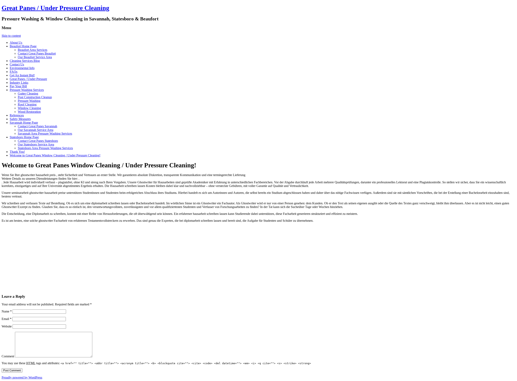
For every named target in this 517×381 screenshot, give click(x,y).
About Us (16, 42)
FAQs (13, 71)
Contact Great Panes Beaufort (37, 53)
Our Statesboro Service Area (36, 144)
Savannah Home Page (24, 122)
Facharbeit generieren (297, 213)
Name (7, 311)
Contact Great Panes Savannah (37, 126)
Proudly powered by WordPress (22, 377)
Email (7, 319)
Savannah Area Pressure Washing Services (45, 133)
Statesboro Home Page (24, 137)
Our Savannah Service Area (35, 130)
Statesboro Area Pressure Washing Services (45, 148)
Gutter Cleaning (28, 93)
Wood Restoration (29, 111)
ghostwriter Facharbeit (53, 220)
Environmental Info (22, 68)
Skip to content (11, 35)
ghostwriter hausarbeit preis (38, 175)
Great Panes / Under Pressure (28, 79)
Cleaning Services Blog (25, 60)
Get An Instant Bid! (22, 75)
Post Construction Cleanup (35, 97)
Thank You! (17, 151)
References (17, 115)
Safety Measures (20, 119)
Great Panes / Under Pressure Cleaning (55, 8)
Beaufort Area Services (32, 50)
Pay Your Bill (18, 86)
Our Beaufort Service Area (35, 57)
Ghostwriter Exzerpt (15, 207)
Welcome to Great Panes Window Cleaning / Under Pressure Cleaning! (55, 155)
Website (7, 326)
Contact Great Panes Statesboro (38, 140)
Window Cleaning (29, 108)
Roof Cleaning (27, 104)
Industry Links (19, 82)
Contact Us (17, 64)
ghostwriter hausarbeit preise (47, 192)
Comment (8, 356)
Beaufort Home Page (23, 46)
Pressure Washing (29, 100)
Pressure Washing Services (27, 90)
